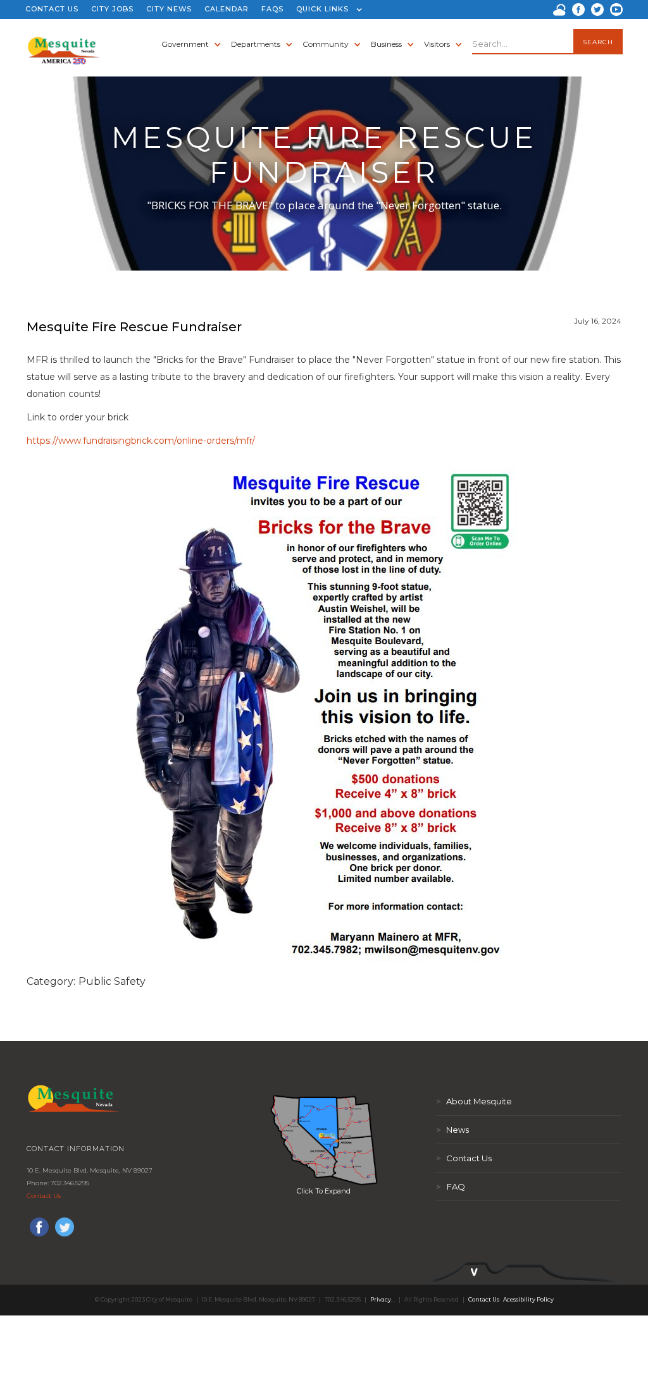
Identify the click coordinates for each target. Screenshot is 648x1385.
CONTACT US (51, 8)
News (452, 1130)
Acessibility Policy (528, 1299)
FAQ (450, 1186)
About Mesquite (474, 1101)
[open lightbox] (324, 1139)
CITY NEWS (169, 8)
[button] (326, 9)
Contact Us (44, 1196)
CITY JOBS (112, 8)
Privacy (380, 1299)
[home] (63, 44)
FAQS (272, 8)
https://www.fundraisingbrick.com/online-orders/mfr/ (141, 440)
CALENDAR (226, 8)
